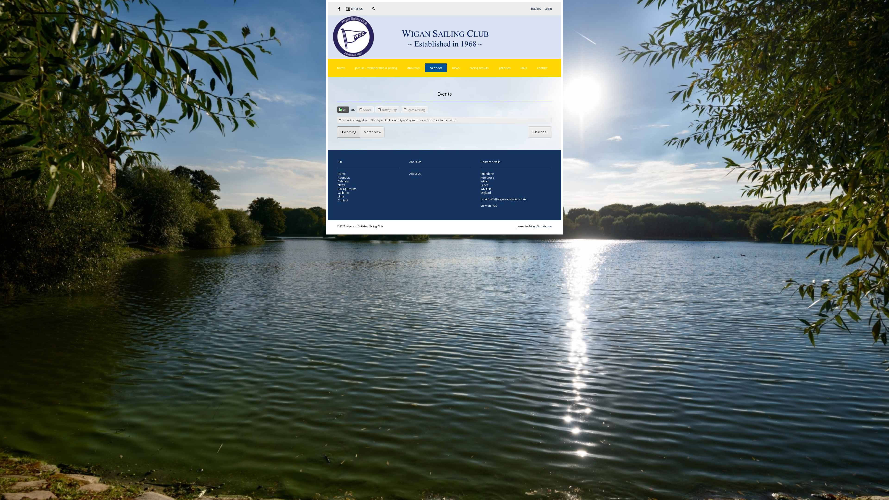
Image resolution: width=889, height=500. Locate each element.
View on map (489, 205)
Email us (357, 8)
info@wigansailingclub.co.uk (508, 199)
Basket (536, 8)
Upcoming (348, 132)
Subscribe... (540, 132)
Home (341, 68)
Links (524, 68)
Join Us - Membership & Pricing (376, 68)
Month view (372, 132)
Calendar (436, 68)
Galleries (505, 68)
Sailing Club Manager (540, 226)
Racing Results (479, 68)
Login (548, 8)
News (456, 68)
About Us (413, 68)
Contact (542, 68)
